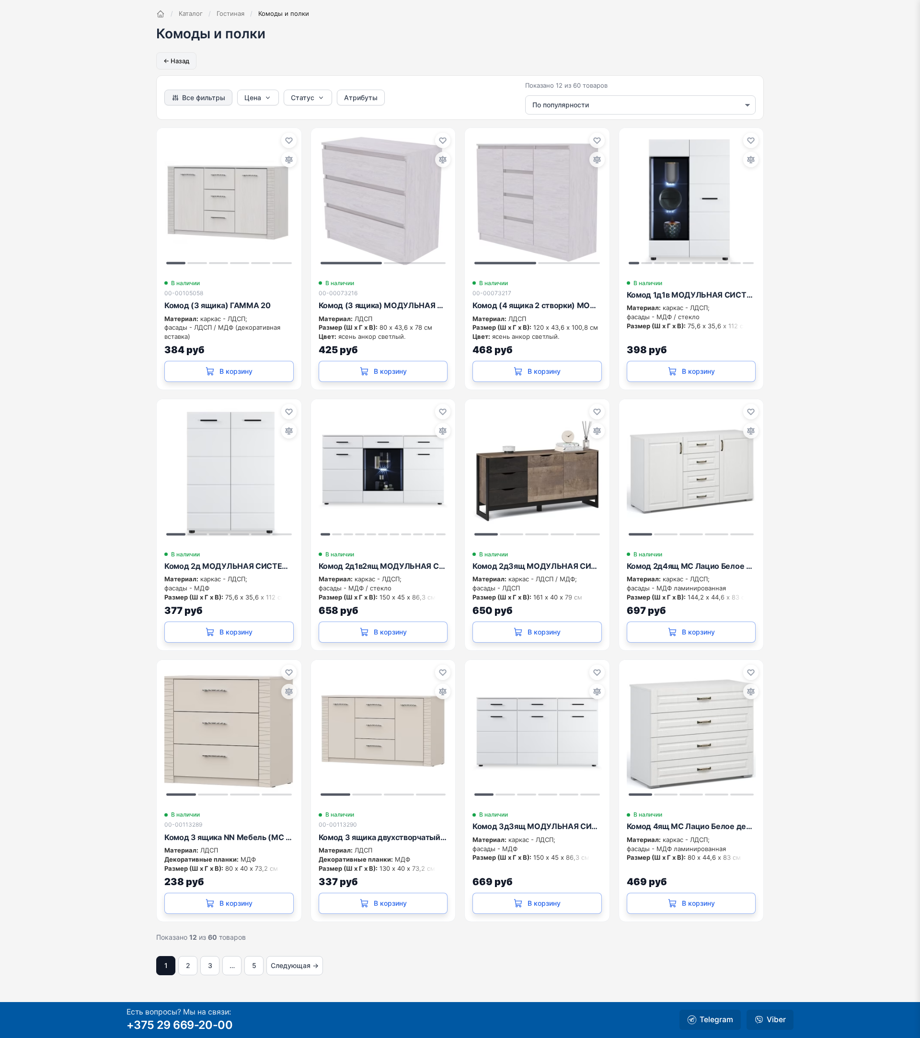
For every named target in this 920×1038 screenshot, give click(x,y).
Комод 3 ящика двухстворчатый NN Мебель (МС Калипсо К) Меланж (383, 837)
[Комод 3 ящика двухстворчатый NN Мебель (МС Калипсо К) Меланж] (383, 732)
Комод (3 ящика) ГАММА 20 (217, 305)
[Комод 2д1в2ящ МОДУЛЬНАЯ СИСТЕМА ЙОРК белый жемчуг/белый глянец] (383, 471)
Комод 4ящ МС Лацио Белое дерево (691, 826)
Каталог (191, 13)
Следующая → (295, 965)
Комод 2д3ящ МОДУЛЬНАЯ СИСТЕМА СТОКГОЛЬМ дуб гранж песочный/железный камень (537, 566)
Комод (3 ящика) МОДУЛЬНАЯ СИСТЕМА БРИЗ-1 (383, 305)
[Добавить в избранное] (289, 140)
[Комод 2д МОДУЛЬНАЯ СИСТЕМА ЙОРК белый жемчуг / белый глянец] (229, 471)
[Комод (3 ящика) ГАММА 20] (229, 200)
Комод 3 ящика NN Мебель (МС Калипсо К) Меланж (229, 837)
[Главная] (160, 14)
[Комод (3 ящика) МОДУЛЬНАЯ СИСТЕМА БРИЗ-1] (383, 200)
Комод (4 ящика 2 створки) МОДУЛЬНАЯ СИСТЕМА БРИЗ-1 (537, 305)
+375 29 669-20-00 (179, 1025)
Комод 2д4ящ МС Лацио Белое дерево (691, 566)
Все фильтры (203, 97)
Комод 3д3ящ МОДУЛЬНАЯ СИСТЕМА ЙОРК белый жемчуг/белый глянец (537, 826)
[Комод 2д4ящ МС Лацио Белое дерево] (691, 471)
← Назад (176, 61)
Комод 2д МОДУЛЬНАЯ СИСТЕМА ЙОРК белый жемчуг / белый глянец (229, 566)
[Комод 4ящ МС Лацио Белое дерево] (691, 732)
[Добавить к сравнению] (289, 159)
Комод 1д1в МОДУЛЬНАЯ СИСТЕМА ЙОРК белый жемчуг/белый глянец (691, 295)
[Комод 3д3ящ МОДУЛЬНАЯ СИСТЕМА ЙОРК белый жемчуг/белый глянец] (537, 732)
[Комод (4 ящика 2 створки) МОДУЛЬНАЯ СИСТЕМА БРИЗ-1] (537, 200)
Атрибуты (361, 97)
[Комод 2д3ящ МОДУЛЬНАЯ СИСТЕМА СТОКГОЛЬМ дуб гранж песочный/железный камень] (537, 471)
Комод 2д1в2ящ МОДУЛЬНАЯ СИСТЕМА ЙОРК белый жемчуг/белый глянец (383, 566)
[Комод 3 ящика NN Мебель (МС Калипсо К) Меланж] (229, 732)
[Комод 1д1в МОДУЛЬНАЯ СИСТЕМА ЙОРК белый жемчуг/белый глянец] (691, 200)
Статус (302, 97)
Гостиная (230, 13)
